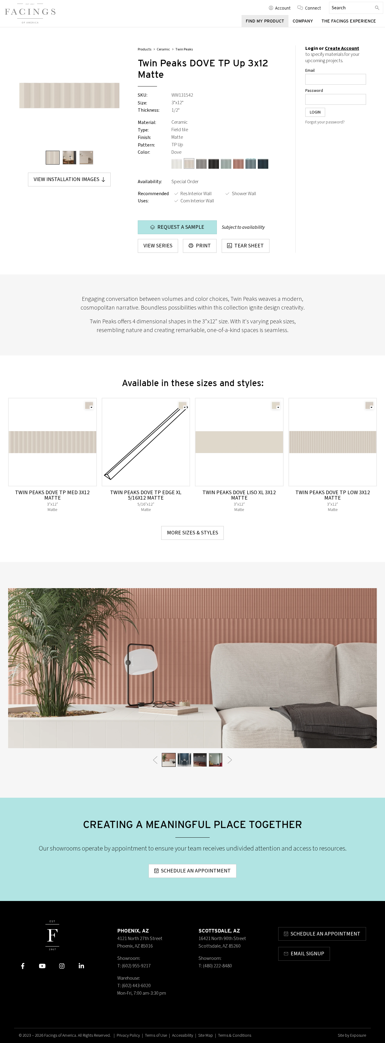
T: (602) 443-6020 (134, 985)
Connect (313, 7)
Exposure (358, 1035)
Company (303, 21)
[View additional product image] (69, 158)
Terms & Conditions (234, 1035)
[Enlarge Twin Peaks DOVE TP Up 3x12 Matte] (69, 95)
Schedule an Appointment (196, 871)
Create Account (342, 48)
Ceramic (163, 49)
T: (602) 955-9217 (134, 966)
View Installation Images (66, 179)
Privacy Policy (128, 1035)
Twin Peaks (184, 49)
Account (283, 7)
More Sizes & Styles (192, 533)
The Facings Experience (349, 21)
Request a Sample (180, 227)
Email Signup (307, 953)
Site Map (205, 1035)
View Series (157, 245)
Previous (155, 759)
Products (144, 49)
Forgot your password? (325, 122)
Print (203, 245)
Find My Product (265, 21)
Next (230, 759)
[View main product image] (53, 158)
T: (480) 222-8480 (215, 966)
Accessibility (182, 1035)
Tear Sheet (249, 245)
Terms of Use (156, 1035)
